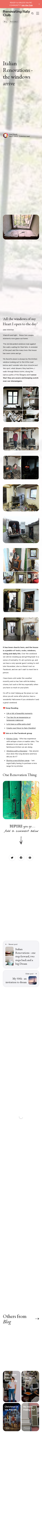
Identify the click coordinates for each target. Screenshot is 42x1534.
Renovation (14, 22)
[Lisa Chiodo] (5, 135)
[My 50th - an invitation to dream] (21, 978)
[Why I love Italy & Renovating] (12, 1386)
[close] (39, 4)
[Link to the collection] (34, 1318)
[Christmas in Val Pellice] (12, 1417)
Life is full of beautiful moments (19, 713)
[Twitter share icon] (12, 857)
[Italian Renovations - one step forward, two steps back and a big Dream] (21, 954)
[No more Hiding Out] (30, 1417)
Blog (5, 22)
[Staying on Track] (30, 1386)
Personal (9, 1399)
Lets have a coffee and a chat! (18, 724)
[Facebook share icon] (21, 857)
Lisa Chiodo (13, 134)
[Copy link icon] (30, 857)
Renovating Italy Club (16, 13)
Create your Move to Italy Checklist (21, 728)
